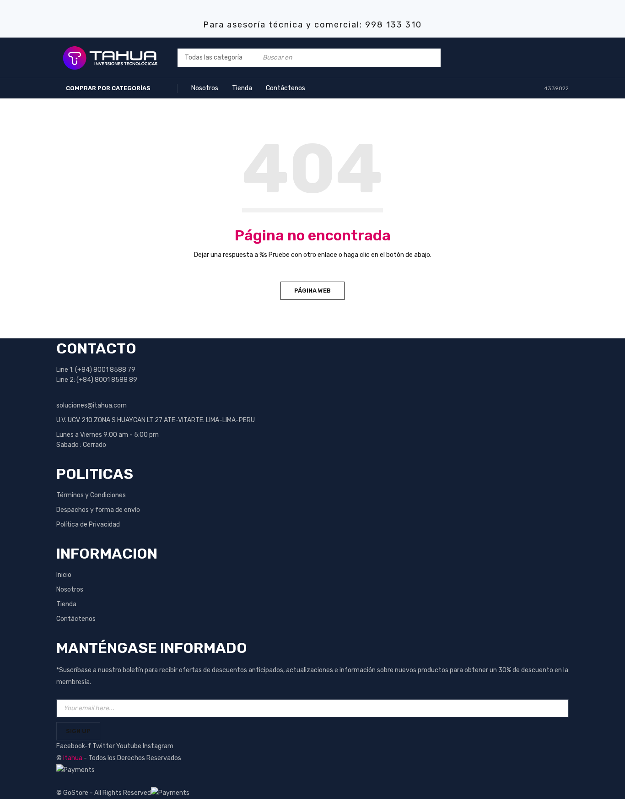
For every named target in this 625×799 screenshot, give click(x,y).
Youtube (129, 746)
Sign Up (78, 731)
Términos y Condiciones (91, 495)
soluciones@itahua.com (91, 405)
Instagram (158, 746)
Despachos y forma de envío (98, 510)
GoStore (75, 793)
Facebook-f (74, 746)
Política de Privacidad (88, 524)
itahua (72, 758)
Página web (312, 290)
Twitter (104, 746)
